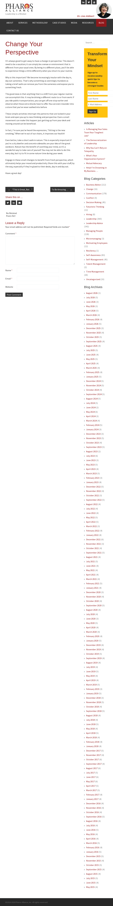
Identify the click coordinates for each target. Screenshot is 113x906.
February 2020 (92, 636)
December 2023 (93, 433)
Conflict (90, 197)
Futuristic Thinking (95, 206)
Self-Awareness (93, 255)
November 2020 (93, 596)
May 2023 (90, 464)
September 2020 (94, 605)
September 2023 (94, 447)
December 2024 (93, 381)
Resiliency (91, 250)
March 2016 (91, 843)
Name (8, 270)
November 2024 (93, 385)
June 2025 (90, 354)
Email (8, 278)
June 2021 (90, 565)
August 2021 (92, 557)
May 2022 (90, 517)
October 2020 (92, 601)
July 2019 (90, 667)
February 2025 (92, 372)
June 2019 (90, 671)
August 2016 (92, 821)
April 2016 (90, 838)
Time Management (95, 271)
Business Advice (93, 184)
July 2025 (90, 350)
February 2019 (92, 689)
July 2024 (90, 403)
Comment (10, 233)
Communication (93, 193)
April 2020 (90, 627)
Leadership (91, 218)
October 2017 (92, 759)
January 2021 (92, 587)
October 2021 (92, 548)
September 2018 (94, 711)
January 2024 (92, 429)
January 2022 (92, 535)
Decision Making (93, 202)
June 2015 (90, 882)
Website (9, 286)
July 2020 (90, 614)
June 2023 (90, 460)
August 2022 (92, 504)
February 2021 (92, 583)
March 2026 (91, 315)
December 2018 (93, 697)
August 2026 (92, 293)
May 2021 (90, 570)
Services (22, 22)
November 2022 (93, 491)
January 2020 (92, 640)
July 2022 (90, 508)
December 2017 (93, 750)
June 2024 (90, 407)
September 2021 (94, 552)
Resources (88, 22)
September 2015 (94, 869)
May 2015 (90, 887)
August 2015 (92, 873)
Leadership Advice (94, 223)
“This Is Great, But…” (20, 189)
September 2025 (94, 341)
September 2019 (94, 658)
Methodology (40, 22)
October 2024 (92, 389)
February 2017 (92, 794)
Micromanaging (93, 238)
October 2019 (92, 653)
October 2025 (92, 337)
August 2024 (92, 398)
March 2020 (91, 631)
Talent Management (96, 263)
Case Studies (59, 22)
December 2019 (93, 645)
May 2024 (90, 411)
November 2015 (93, 860)
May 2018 (90, 728)
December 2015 (93, 856)
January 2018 (92, 746)
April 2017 (90, 785)
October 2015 (92, 865)
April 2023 (90, 469)
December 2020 (93, 592)
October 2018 (92, 706)
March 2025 (91, 367)
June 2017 (90, 777)
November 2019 (93, 649)
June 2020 (90, 618)
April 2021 (90, 574)
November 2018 (93, 702)
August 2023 (92, 451)
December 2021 (93, 539)
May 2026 (90, 306)
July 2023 (90, 455)
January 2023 (92, 482)
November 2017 (93, 755)
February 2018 (92, 741)
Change (89, 189)
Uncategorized (93, 279)
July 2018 (90, 719)
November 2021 (93, 543)
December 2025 (93, 328)
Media (74, 22)
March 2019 (91, 684)
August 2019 (92, 662)
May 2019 (90, 675)
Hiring (89, 214)
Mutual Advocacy (94, 163)
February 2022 (92, 530)
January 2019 (92, 693)
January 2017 (92, 799)
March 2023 (91, 473)
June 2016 (90, 829)
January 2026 (92, 323)
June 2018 (90, 724)
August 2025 (92, 345)
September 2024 (94, 394)
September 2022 (94, 499)
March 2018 (91, 737)
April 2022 (90, 521)
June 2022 (90, 513)
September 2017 (94, 763)
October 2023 (92, 442)
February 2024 (92, 425)
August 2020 (92, 609)
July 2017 (90, 772)
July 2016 (90, 825)
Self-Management (94, 259)
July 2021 (90, 561)
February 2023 (92, 477)
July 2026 (90, 297)
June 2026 (90, 301)
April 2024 (90, 416)
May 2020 (90, 623)
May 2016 (90, 834)
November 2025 (93, 332)
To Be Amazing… (62, 189)
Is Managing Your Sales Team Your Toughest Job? (95, 132)
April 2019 (90, 680)
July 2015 (90, 878)
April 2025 (90, 363)
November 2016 (93, 807)
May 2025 (90, 359)
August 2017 (92, 768)
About (9, 22)
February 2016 (92, 847)
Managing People (94, 230)
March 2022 (91, 526)
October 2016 (92, 812)
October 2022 (92, 495)
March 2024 (91, 420)
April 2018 (90, 733)
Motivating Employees (96, 243)
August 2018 (92, 715)
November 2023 (93, 438)
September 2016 (94, 816)
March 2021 (91, 579)
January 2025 (92, 376)
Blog (101, 22)
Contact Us (12, 30)
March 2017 (91, 790)
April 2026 (90, 310)
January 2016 (92, 851)
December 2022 (93, 486)
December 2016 (93, 803)
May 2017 (90, 781)
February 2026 (92, 319)
